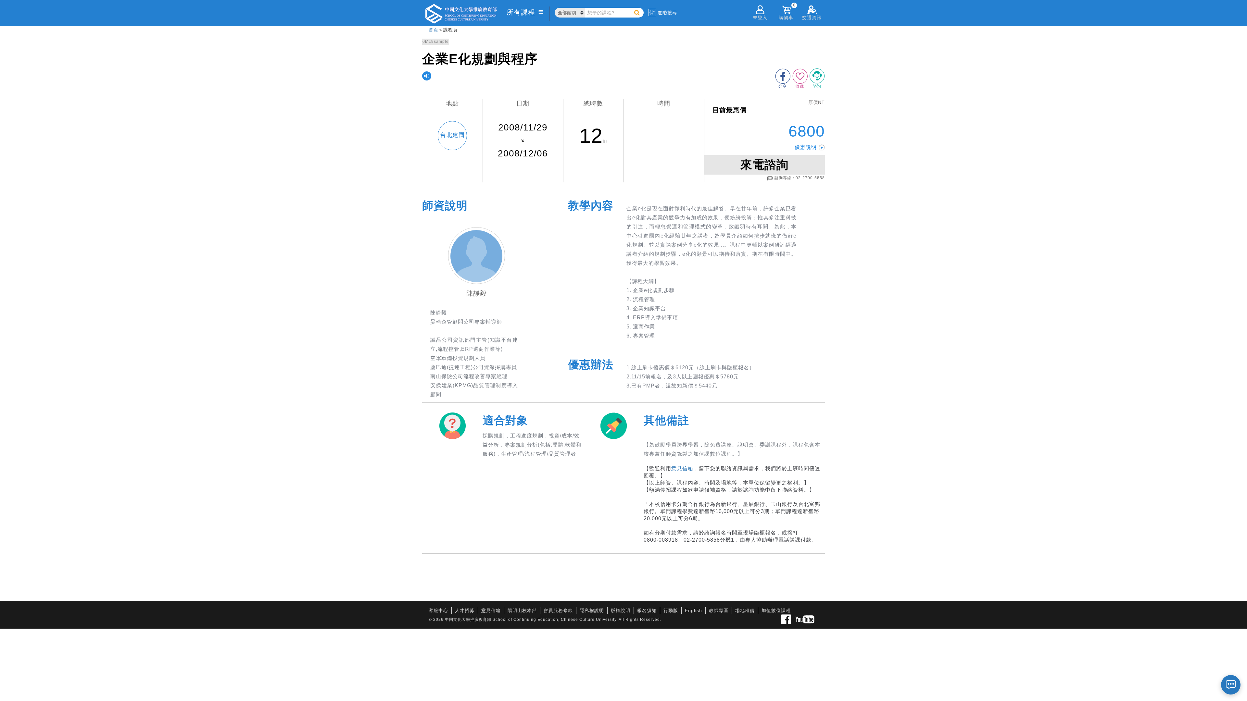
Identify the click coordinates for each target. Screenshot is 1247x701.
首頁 (433, 29)
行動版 (670, 610)
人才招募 (464, 610)
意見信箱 (682, 468)
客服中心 (438, 610)
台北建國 (452, 135)
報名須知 (647, 610)
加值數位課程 (776, 610)
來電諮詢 (764, 164)
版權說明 (620, 610)
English (693, 610)
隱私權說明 (592, 610)
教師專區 (718, 610)
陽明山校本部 (522, 610)
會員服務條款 (558, 610)
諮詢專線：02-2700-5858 (800, 178)
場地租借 (745, 610)
